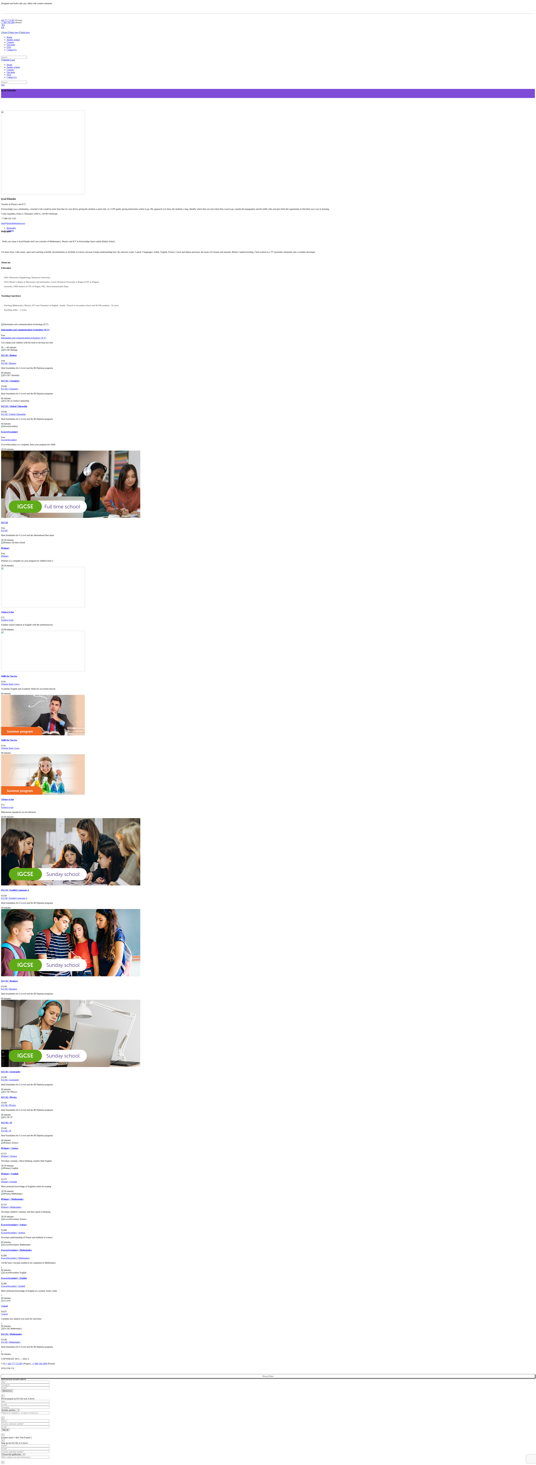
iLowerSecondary (9, 432)
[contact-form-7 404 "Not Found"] (16, 1437)
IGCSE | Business (9, 981)
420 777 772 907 (8, 20)
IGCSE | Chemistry (10, 381)
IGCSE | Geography (10, 1072)
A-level (4, 1306)
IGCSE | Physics (9, 1097)
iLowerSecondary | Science (14, 1225)
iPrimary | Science (9, 1148)
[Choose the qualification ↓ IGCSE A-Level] (268, 1451)
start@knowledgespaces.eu (13, 223)
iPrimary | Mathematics (12, 1199)
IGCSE (4, 522)
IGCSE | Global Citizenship (14, 406)
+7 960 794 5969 (8, 22)
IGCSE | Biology (9, 355)
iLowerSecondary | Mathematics (16, 1250)
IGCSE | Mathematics (11, 1334)
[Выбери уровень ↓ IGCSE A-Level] (268, 1407)
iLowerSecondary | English (14, 1278)
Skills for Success (9, 676)
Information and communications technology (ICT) (25, 330)
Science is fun (7, 612)
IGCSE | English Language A (15, 890)
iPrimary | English (9, 1174)
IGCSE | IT (6, 1122)
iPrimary (5, 548)
